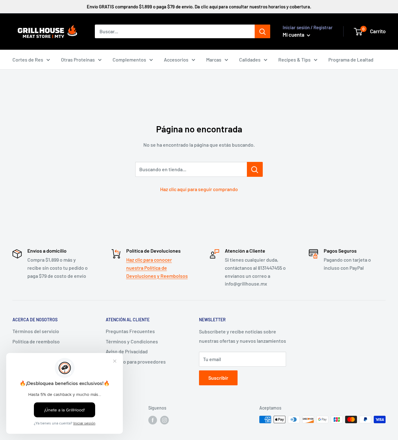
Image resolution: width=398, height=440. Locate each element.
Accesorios (176, 59)
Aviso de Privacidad (127, 351)
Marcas (213, 59)
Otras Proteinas (78, 59)
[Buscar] (262, 31)
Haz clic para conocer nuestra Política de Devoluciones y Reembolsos (157, 267)
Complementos (129, 59)
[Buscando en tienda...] (255, 169)
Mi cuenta (294, 34)
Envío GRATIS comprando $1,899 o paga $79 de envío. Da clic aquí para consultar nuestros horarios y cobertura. (199, 6)
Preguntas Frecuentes (130, 331)
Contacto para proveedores (136, 361)
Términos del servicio (35, 331)
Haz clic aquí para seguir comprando (199, 189)
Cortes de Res (27, 59)
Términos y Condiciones (132, 341)
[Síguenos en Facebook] (152, 420)
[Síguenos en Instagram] (164, 420)
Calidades (250, 59)
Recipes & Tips (294, 59)
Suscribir (218, 378)
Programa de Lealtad (350, 59)
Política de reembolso (36, 341)
